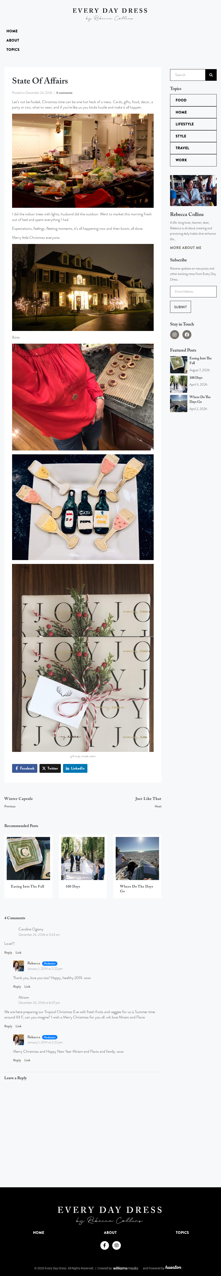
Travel (182, 148)
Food (181, 100)
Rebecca (33, 963)
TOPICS (182, 1232)
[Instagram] (174, 334)
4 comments (64, 92)
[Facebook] (186, 334)
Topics (13, 49)
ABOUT (12, 40)
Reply (8, 952)
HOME (38, 1232)
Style (181, 136)
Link (19, 952)
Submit (180, 307)
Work (181, 160)
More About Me (185, 247)
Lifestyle (185, 124)
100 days (195, 378)
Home (12, 31)
